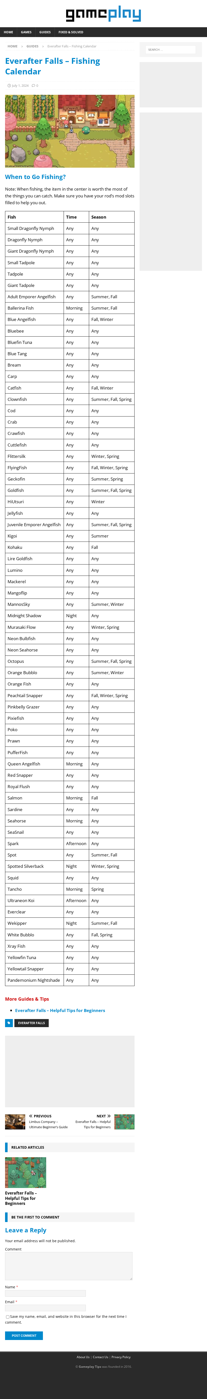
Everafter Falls (31, 1023)
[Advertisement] (70, 1070)
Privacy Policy (121, 1357)
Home (8, 32)
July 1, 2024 (20, 85)
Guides (45, 32)
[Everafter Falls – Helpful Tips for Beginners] (25, 1172)
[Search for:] (171, 49)
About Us (83, 1357)
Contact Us (100, 1357)
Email (10, 1301)
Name (10, 1287)
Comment (13, 1249)
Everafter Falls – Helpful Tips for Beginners (60, 1010)
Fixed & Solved (71, 32)
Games (26, 32)
